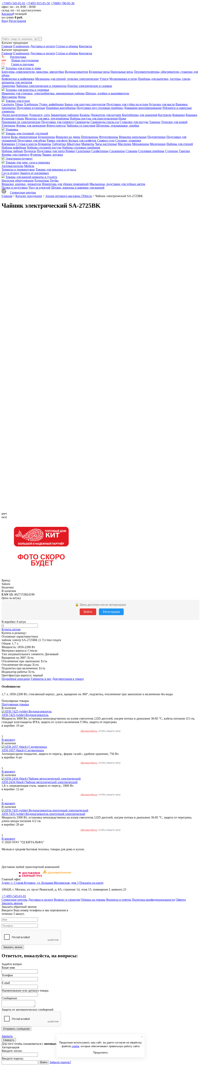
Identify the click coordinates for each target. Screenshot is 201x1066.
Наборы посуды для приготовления (94, 118)
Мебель (29, 166)
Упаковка (11, 129)
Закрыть (7, 1036)
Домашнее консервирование (143, 108)
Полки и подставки (15, 187)
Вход (5, 21)
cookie (75, 1046)
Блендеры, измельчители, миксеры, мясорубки (33, 71)
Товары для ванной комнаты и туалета (31, 177)
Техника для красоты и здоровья (27, 89)
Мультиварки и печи (123, 78)
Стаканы (131, 151)
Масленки (124, 144)
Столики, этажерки (128, 140)
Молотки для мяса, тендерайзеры (47, 118)
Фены (22, 97)
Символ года (105, 140)
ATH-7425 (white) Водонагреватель (25, 715)
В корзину (8, 739)
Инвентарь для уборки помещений (65, 184)
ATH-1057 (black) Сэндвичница (23, 750)
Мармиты (87, 144)
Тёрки (19, 104)
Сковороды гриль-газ (104, 122)
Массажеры (9, 97)
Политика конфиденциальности (153, 899)
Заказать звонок (12, 903)
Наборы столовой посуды (44, 147)
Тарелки (184, 151)
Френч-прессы (56, 125)
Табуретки (59, 144)
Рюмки (70, 151)
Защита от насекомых (34, 173)
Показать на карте (91, 882)
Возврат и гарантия (67, 899)
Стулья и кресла (26, 144)
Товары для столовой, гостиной (26, 133)
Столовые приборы (151, 151)
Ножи (122, 118)
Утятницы (8, 125)
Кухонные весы (99, 71)
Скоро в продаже (22, 64)
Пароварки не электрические (21, 122)
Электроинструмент (19, 158)
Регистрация (17, 21)
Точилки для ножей (174, 122)
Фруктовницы (108, 137)
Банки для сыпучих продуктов (85, 104)
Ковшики (178, 115)
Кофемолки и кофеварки (18, 78)
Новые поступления (24, 60)
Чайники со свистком (81, 125)
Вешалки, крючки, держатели (21, 184)
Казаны (85, 115)
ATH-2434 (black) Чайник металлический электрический (40, 782)
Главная (7, 46)
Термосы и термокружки (18, 169)
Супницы (171, 151)
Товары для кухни (17, 100)
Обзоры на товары (93, 899)
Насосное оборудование (18, 180)
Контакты (85, 46)
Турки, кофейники (51, 104)
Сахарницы (117, 151)
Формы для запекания (31, 125)
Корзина (7, 14)
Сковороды (82, 122)
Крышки (191, 115)
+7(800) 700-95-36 (62, 3)
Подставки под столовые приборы (100, 108)
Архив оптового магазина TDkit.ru (68, 196)
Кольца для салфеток (82, 140)
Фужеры (35, 154)
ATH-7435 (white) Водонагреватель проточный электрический (43, 814)
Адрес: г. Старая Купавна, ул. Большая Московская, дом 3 (40, 882)
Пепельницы (89, 137)
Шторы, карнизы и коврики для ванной (77, 187)
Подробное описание (16, 679)
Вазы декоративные (24, 137)
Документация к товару (68, 679)
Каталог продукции (29, 196)
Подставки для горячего (57, 122)
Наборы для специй (179, 144)
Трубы (54, 180)
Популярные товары (15, 704)
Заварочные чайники (65, 115)
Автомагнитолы (12, 166)
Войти (88, 611)
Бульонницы (46, 137)
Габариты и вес (41, 679)
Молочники (158, 144)
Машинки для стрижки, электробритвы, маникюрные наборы (43, 93)
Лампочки (8, 86)
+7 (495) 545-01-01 (14, 896)
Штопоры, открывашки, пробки (117, 125)
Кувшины (44, 144)
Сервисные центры (23, 192)
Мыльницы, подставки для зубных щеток (117, 184)
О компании (21, 46)
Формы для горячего (15, 154)
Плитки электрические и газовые (89, 86)
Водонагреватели (76, 71)
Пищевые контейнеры (61, 108)
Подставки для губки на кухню (127, 104)
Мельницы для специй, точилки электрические (67, 78)
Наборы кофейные (14, 147)
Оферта (181, 899)
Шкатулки (73, 144)
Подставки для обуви (31, 140)
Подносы (30, 151)
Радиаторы (42, 180)
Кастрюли (165, 115)
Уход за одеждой (39, 187)
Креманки (8, 144)
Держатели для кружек (105, 115)
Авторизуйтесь (88, 730)
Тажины (154, 122)
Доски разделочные (15, 115)
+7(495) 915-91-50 (38, 3)
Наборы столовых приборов (81, 147)
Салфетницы (100, 151)
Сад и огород (10, 173)
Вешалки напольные (133, 137)
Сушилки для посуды (134, 122)
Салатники (83, 151)
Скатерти (8, 104)
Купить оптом (11, 629)
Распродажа (18, 56)
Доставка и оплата (42, 46)
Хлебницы (31, 104)
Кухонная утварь (13, 118)
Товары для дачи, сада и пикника (27, 162)
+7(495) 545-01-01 (13, 3)
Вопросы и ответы (118, 899)
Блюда (6, 137)
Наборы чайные (12, 151)
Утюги (104, 78)
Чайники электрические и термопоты (41, 86)
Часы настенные (106, 144)
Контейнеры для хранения (139, 115)
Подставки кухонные (31, 108)
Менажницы (140, 144)
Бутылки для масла (162, 104)
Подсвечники (156, 137)
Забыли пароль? (60, 1062)
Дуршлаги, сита (39, 115)
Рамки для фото (57, 140)
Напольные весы (122, 71)
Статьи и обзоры (67, 46)
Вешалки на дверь (68, 137)
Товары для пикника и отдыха (56, 169)
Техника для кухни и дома (23, 68)
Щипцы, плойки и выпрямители (107, 93)
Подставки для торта (51, 151)
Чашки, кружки (52, 154)
